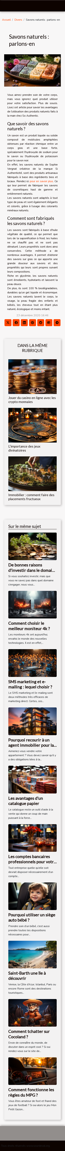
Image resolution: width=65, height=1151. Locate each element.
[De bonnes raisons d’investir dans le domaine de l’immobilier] (32, 546)
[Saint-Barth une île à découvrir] (32, 954)
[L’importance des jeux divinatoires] (32, 425)
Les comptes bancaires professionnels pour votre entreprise (32, 861)
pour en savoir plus (41, 181)
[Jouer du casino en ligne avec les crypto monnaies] (32, 376)
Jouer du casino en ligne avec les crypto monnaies (32, 400)
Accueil (6, 20)
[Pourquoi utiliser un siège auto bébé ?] (32, 896)
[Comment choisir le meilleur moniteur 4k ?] (32, 604)
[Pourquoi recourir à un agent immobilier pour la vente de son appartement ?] (32, 721)
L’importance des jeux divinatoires (24, 448)
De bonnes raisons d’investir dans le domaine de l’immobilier (32, 570)
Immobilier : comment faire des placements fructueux (31, 497)
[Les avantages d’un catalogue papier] (32, 779)
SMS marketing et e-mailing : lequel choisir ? (30, 684)
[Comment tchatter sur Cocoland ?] (32, 1012)
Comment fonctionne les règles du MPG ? (31, 1092)
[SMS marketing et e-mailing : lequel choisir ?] (32, 663)
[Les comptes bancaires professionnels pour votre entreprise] (32, 838)
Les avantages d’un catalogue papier (25, 801)
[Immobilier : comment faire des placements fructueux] (32, 473)
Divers (18, 20)
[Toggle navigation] (6, 6)
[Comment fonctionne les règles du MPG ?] (32, 1071)
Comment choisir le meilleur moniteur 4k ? (29, 626)
